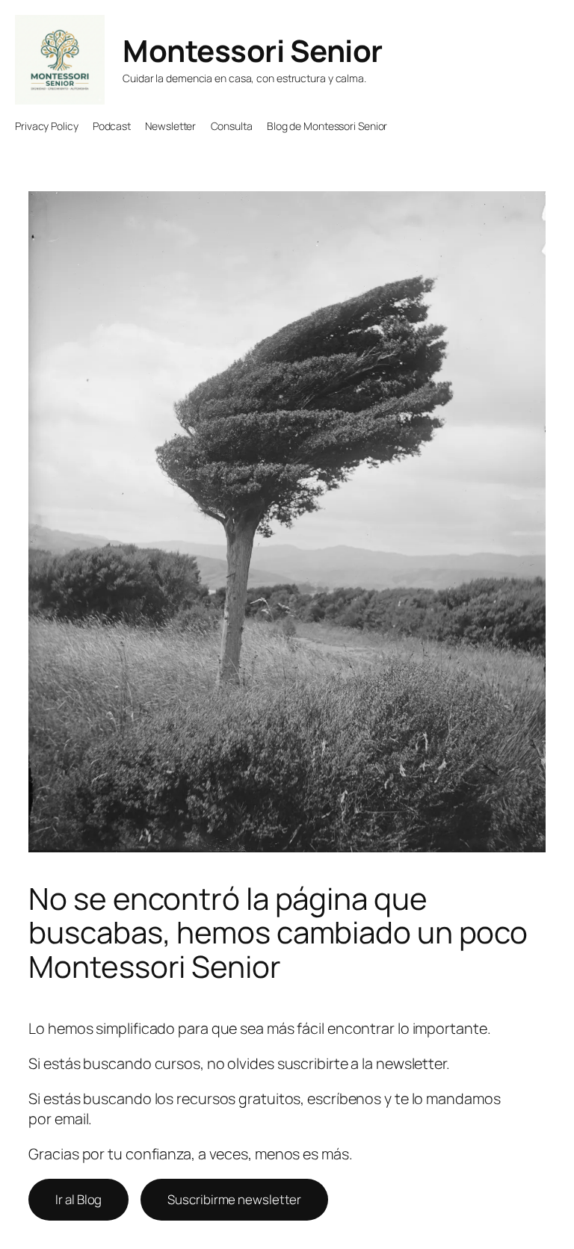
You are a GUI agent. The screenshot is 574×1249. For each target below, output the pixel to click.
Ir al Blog (78, 1199)
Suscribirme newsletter (234, 1199)
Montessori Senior (253, 50)
